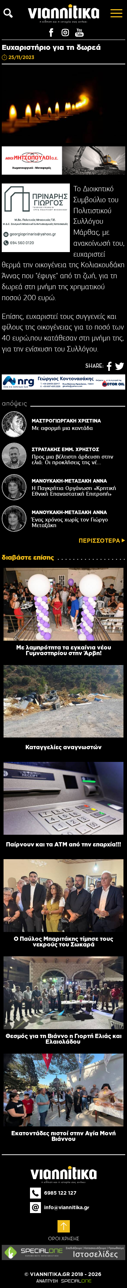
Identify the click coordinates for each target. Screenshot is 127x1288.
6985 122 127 (60, 1192)
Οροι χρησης (63, 1238)
